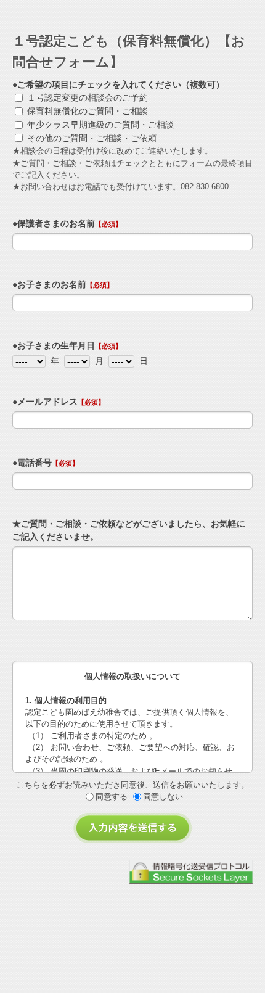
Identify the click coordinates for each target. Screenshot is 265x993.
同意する (112, 796)
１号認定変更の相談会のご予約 (87, 97)
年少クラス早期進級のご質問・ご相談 (100, 125)
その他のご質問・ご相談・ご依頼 (92, 138)
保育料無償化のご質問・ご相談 (87, 111)
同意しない (163, 796)
